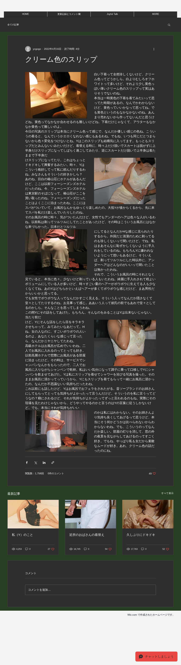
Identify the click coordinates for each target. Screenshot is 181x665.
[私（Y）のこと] (33, 514)
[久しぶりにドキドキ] (147, 514)
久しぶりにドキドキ (141, 535)
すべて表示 (167, 493)
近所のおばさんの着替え (86, 535)
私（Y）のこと (22, 535)
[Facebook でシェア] (26, 462)
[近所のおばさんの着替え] (90, 514)
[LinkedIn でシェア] (44, 462)
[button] (169, 24)
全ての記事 (13, 24)
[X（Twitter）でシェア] (35, 462)
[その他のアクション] (154, 49)
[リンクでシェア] (52, 462)
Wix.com (132, 614)
